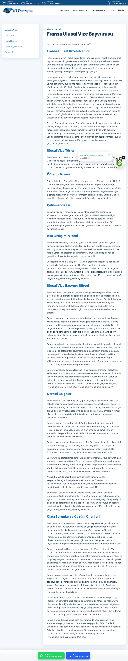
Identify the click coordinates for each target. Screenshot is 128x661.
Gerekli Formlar (11, 41)
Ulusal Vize (9, 35)
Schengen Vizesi (11, 30)
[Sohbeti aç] (119, 161)
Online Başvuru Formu (14, 47)
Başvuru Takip (10, 52)
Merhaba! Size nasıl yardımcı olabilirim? (93, 156)
